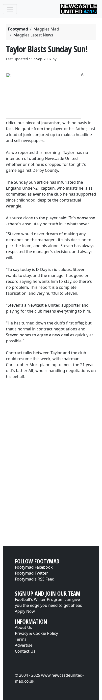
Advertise (23, 645)
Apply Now (25, 611)
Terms (20, 639)
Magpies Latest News (33, 35)
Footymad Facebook (34, 567)
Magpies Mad (46, 29)
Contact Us (25, 651)
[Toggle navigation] (10, 9)
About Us (23, 627)
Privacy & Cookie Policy (36, 633)
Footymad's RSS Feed (34, 579)
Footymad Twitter (31, 573)
